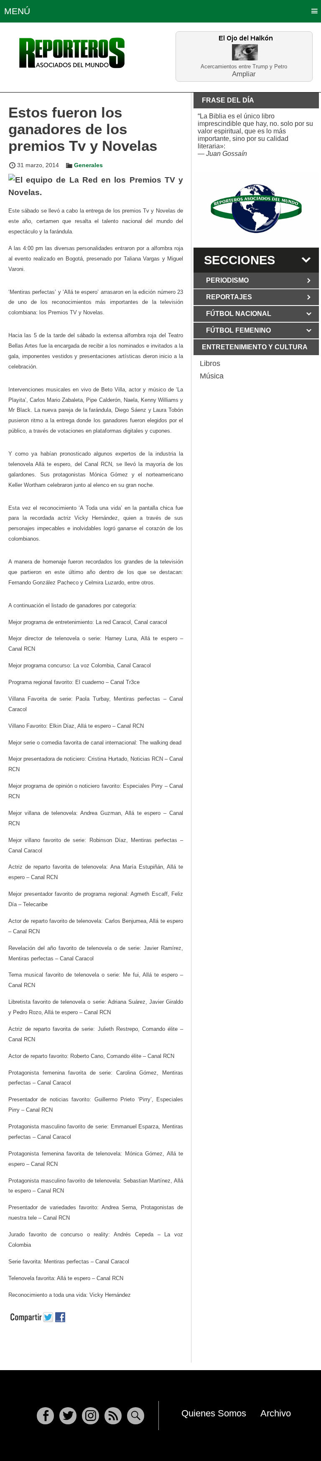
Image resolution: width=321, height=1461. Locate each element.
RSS (113, 1415)
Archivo (275, 1413)
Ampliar (244, 73)
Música (212, 376)
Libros (210, 363)
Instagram (90, 1415)
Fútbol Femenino (238, 330)
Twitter (67, 1415)
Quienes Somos (213, 1413)
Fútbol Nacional (238, 313)
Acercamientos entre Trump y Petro (244, 66)
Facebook (45, 1415)
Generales (88, 165)
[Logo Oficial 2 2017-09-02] (256, 208)
